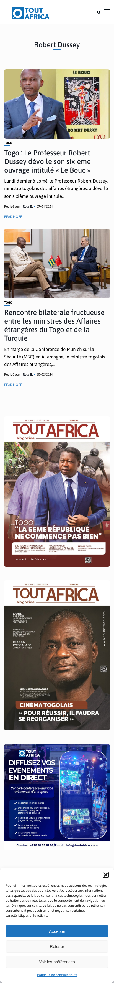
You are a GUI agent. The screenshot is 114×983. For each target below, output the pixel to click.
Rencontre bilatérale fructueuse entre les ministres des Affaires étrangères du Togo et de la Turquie (54, 325)
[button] (105, 875)
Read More (13, 217)
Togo (8, 143)
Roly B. (28, 206)
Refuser (57, 946)
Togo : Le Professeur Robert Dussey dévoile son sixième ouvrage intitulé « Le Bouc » (47, 161)
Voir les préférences (57, 961)
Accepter (57, 931)
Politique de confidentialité (57, 975)
